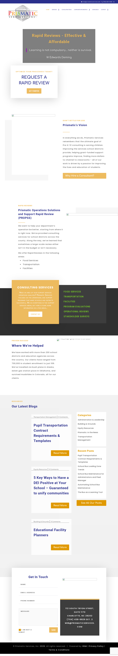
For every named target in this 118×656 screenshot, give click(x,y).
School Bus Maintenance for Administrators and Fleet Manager (91, 477)
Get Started (34, 91)
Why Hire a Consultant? (79, 175)
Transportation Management (45, 417)
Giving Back (95, 9)
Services (54, 9)
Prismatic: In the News (88, 432)
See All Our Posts (91, 503)
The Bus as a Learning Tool (90, 492)
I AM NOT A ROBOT (25, 631)
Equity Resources (40, 469)
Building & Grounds (41, 521)
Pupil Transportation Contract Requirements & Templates (90, 458)
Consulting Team (66, 9)
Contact (103, 9)
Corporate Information (80, 9)
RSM (85, 646)
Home (47, 9)
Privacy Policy (96, 646)
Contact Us (35, 314)
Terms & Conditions (59, 650)
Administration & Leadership (91, 419)
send (54, 630)
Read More (60, 453)
